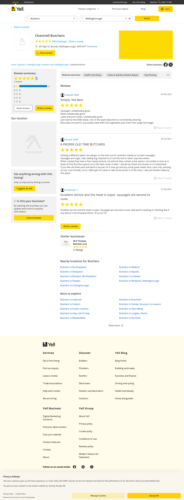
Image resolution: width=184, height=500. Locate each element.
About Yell (84, 416)
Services (48, 353)
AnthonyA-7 (71, 189)
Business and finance (125, 375)
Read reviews (23, 108)
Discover (85, 353)
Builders (83, 360)
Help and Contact (51, 390)
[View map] (33, 144)
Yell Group (86, 408)
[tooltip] (129, 18)
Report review (164, 127)
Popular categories (87, 8)
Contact (47, 449)
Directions (92, 46)
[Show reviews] (24, 78)
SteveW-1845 (72, 94)
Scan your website (52, 434)
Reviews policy (86, 446)
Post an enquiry (51, 368)
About (46, 457)
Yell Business (28, 2)
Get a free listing (138, 2)
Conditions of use (88, 438)
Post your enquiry (120, 8)
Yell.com (15, 2)
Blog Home (120, 360)
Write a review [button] (44, 108)
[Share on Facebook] (166, 65)
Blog (143, 8)
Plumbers (84, 368)
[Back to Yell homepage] (18, 9)
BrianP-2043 (71, 139)
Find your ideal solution (54, 427)
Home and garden (124, 398)
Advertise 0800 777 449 (161, 2)
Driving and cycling (124, 383)
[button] (74, 18)
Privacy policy (85, 423)
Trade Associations (52, 383)
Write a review (76, 41)
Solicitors (83, 398)
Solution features (51, 442)
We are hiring (50, 398)
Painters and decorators (91, 390)
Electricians (84, 383)
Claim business (33, 217)
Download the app (120, 2)
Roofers (83, 375)
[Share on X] (171, 65)
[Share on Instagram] (83, 466)
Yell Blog (121, 353)
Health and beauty (124, 390)
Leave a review (50, 375)
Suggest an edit (24, 188)
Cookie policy (85, 431)
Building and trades (125, 368)
